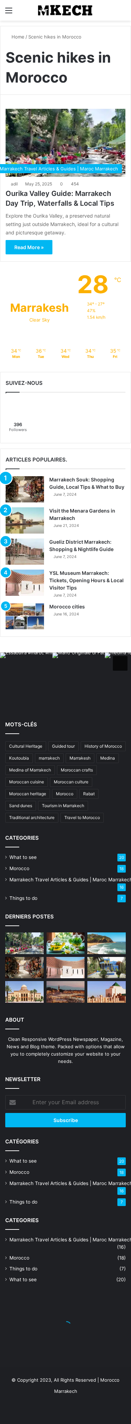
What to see (23, 857)
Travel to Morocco (82, 817)
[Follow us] (120, 663)
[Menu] (8, 13)
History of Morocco (103, 746)
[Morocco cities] (25, 616)
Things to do (23, 898)
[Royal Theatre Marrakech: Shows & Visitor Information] (24, 992)
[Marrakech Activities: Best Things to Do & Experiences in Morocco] (65, 992)
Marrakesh (80, 758)
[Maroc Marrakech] (66, 10)
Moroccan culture (71, 781)
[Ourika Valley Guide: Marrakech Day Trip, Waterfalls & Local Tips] (24, 943)
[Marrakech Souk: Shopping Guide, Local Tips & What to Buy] (25, 489)
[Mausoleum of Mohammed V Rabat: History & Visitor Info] (106, 992)
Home (17, 37)
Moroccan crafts (77, 770)
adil (14, 183)
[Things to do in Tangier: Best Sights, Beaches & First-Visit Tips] (106, 943)
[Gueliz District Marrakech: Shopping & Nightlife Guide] (25, 551)
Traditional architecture (31, 817)
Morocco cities (67, 606)
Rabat (89, 793)
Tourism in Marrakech (63, 805)
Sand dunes (20, 805)
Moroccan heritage (27, 793)
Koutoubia (19, 758)
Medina (107, 758)
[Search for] (122, 13)
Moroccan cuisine (26, 781)
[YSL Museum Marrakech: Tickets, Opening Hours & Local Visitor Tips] (25, 583)
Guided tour (63, 746)
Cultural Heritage (25, 746)
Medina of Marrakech (30, 770)
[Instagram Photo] (26, 679)
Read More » (29, 247)
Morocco (64, 793)
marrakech (49, 758)
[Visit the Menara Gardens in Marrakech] (25, 520)
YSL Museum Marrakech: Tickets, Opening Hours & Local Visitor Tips (86, 580)
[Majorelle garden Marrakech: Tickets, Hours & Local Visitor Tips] (106, 968)
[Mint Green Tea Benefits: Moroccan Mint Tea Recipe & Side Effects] (65, 943)
